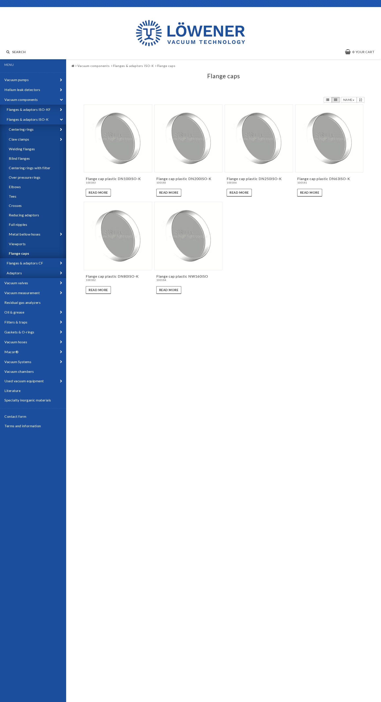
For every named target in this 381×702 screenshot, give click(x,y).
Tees (12, 196)
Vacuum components (21, 99)
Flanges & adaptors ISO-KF (29, 109)
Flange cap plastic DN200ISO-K (183, 178)
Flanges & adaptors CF (25, 263)
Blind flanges (19, 158)
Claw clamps (19, 139)
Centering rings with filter (29, 168)
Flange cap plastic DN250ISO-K (254, 178)
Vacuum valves (16, 283)
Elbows (15, 187)
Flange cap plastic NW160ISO (182, 276)
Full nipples (18, 224)
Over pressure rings (25, 177)
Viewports (17, 244)
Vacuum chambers (19, 371)
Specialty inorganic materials (27, 400)
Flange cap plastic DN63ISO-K (323, 178)
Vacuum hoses (15, 342)
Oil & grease (14, 312)
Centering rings (21, 129)
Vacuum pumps (16, 80)
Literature (12, 390)
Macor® (11, 352)
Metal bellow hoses (24, 234)
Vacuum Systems (17, 362)
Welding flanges (22, 149)
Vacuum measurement (22, 293)
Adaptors (14, 273)
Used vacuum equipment (24, 381)
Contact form (15, 416)
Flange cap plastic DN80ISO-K (112, 276)
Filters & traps (16, 322)
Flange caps (19, 253)
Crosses (15, 205)
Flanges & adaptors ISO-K (28, 119)
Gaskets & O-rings (19, 332)
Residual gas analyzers (22, 302)
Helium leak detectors (22, 89)
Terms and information (22, 426)
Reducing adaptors (24, 215)
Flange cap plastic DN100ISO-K (113, 178)
